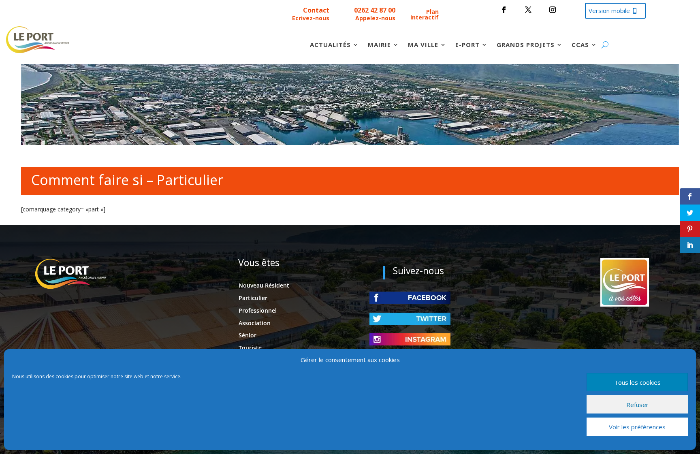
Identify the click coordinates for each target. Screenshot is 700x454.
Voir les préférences (637, 427)
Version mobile (609, 10)
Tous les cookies (637, 382)
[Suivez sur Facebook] (503, 9)
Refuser (637, 405)
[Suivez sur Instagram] (552, 9)
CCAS (580, 45)
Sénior (247, 335)
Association (255, 323)
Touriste (250, 348)
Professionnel (258, 310)
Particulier (253, 298)
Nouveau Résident (264, 285)
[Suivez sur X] (528, 9)
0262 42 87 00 (374, 10)
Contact (316, 10)
